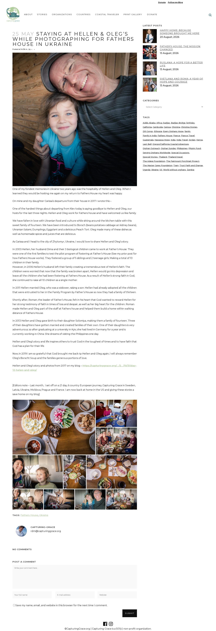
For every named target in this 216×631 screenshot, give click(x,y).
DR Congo (148, 131)
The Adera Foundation (154, 161)
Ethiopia (158, 131)
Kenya (199, 140)
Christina (176, 127)
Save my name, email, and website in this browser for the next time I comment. (61, 605)
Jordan (192, 140)
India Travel (182, 140)
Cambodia (158, 127)
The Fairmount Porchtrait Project (182, 161)
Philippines (182, 148)
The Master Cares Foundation (157, 165)
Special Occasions (180, 152)
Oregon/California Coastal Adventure (171, 144)
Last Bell (147, 144)
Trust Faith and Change (191, 165)
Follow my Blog (175, 2)
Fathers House (29, 515)
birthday (190, 123)
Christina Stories (189, 127)
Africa (159, 123)
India (173, 140)
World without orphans (174, 169)
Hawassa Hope (162, 140)
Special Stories (150, 157)
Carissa (167, 127)
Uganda (146, 169)
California (147, 127)
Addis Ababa (149, 123)
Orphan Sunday (168, 148)
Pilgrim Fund (195, 148)
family (187, 131)
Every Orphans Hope (173, 131)
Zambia (190, 169)
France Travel (188, 135)
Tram (176, 165)
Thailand (163, 157)
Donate (162, 2)
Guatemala (148, 140)
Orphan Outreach (151, 148)
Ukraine (43, 515)
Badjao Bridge (178, 123)
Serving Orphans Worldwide (156, 152)
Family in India (150, 135)
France (176, 135)
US (161, 169)
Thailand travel (175, 157)
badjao (166, 123)
